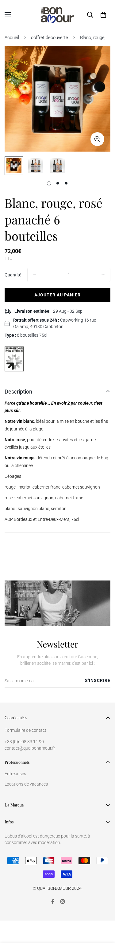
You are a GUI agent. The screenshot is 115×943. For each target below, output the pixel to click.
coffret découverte (49, 37)
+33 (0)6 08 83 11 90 (24, 741)
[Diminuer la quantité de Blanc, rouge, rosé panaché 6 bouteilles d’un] (35, 275)
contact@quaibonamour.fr (30, 748)
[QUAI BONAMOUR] (57, 15)
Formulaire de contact (25, 730)
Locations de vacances (26, 784)
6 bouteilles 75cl (32, 335)
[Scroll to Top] (104, 910)
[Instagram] (62, 901)
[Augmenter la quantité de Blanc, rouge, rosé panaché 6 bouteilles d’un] (103, 275)
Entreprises (15, 773)
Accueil (12, 37)
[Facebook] (53, 901)
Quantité (13, 274)
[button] (103, 15)
